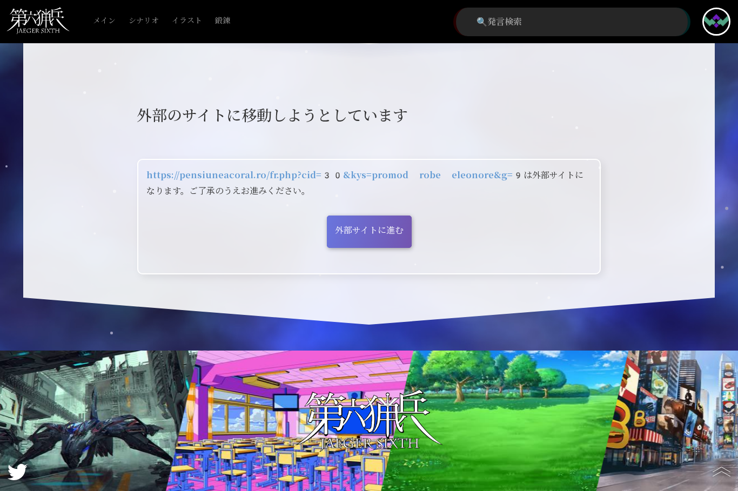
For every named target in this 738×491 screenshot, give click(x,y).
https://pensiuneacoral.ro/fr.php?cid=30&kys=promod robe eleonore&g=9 (335, 175)
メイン (104, 21)
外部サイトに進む (369, 230)
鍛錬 (222, 21)
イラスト (187, 21)
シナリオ (144, 21)
